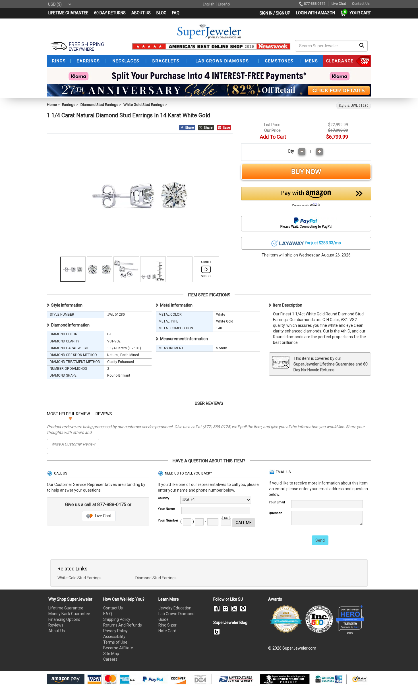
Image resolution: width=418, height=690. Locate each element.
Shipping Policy (116, 619)
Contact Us (113, 608)
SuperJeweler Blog (230, 622)
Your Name (166, 509)
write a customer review (73, 444)
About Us (56, 631)
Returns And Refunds (122, 625)
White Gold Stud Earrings (143, 104)
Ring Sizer (167, 625)
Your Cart (359, 13)
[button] (306, 198)
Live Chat (102, 516)
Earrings (68, 104)
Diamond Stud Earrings (99, 104)
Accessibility (114, 636)
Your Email (277, 502)
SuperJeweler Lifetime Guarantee (324, 364)
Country (163, 498)
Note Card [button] (167, 631)
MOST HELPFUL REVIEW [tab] (68, 414)
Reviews (55, 625)
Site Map (111, 653)
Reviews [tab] (104, 414)
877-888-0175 (315, 4)
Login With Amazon (315, 13)
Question (275, 513)
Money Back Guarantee (69, 613)
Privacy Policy (115, 631)
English (208, 4)
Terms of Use (115, 642)
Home (52, 104)
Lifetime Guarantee (65, 608)
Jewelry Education (174, 608)
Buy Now (306, 172)
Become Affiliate (118, 648)
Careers (110, 659)
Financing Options (64, 619)
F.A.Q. (108, 613)
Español (224, 4)
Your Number (168, 520)
